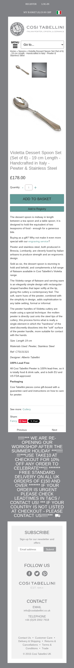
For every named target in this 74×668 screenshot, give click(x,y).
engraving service (38, 241)
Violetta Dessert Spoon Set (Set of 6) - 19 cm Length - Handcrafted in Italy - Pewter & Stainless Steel (37, 53)
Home (13, 51)
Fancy (13, 420)
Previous (22, 429)
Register (31, 4)
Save (24, 421)
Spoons (22, 51)
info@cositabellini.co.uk (37, 610)
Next (54, 429)
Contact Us (24, 637)
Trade (45, 648)
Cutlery (27, 409)
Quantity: (15, 187)
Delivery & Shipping (29, 641)
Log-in (45, 4)
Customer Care (43, 637)
